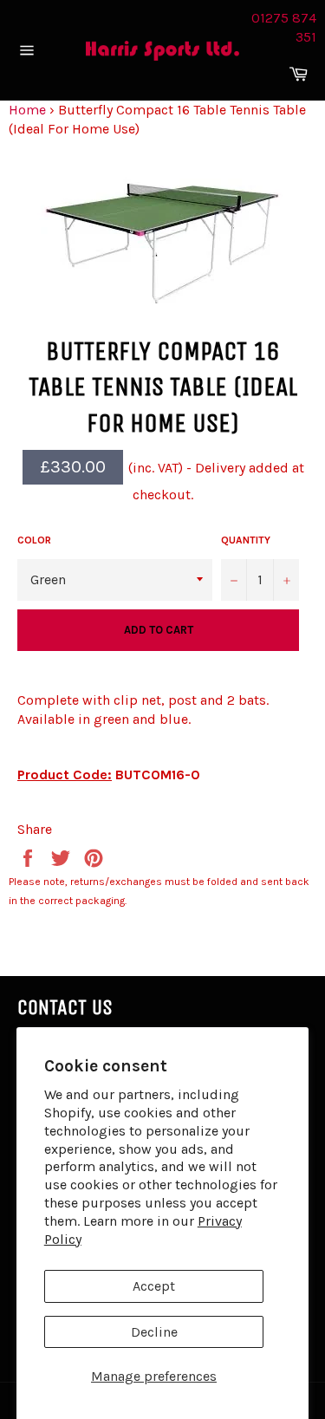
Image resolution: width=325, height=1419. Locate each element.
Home (27, 109)
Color (34, 540)
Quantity (245, 540)
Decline (154, 1332)
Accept (154, 1286)
